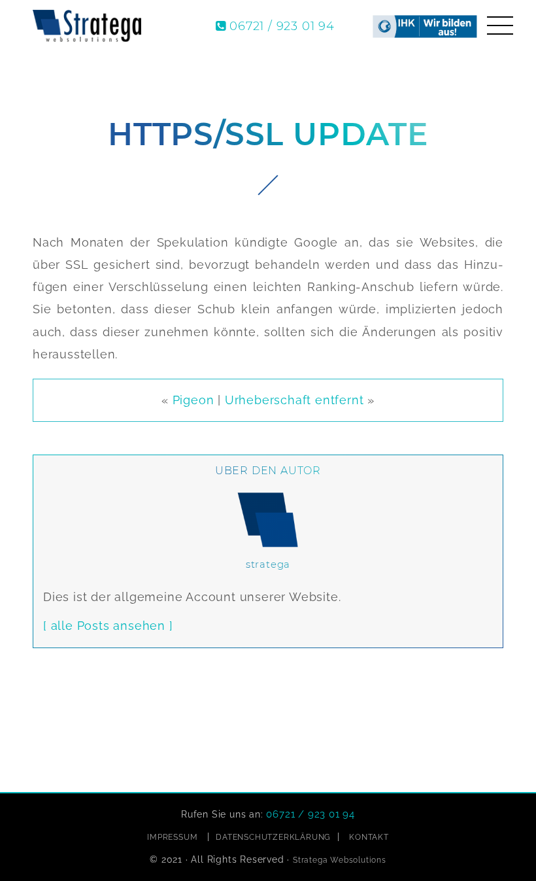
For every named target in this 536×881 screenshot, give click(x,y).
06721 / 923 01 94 (282, 26)
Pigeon (193, 400)
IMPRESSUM (172, 837)
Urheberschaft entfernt (294, 400)
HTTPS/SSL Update (268, 134)
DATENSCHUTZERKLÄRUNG (273, 837)
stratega (268, 564)
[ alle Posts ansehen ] (108, 625)
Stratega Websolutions (339, 860)
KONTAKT (369, 837)
